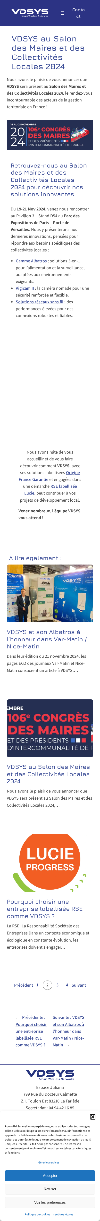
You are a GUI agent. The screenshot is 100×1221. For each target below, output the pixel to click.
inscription (50, 529)
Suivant (79, 985)
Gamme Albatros (31, 261)
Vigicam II (25, 288)
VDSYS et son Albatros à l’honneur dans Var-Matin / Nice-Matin (47, 639)
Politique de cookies (37, 1214)
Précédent (23, 985)
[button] (92, 1116)
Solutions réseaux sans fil (39, 302)
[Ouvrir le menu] (63, 13)
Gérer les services (48, 1162)
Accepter (50, 1175)
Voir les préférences (50, 1202)
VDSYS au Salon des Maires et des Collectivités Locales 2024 (48, 773)
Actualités (38, 682)
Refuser (50, 1189)
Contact (78, 13)
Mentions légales (62, 1214)
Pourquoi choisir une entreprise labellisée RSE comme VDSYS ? (45, 908)
